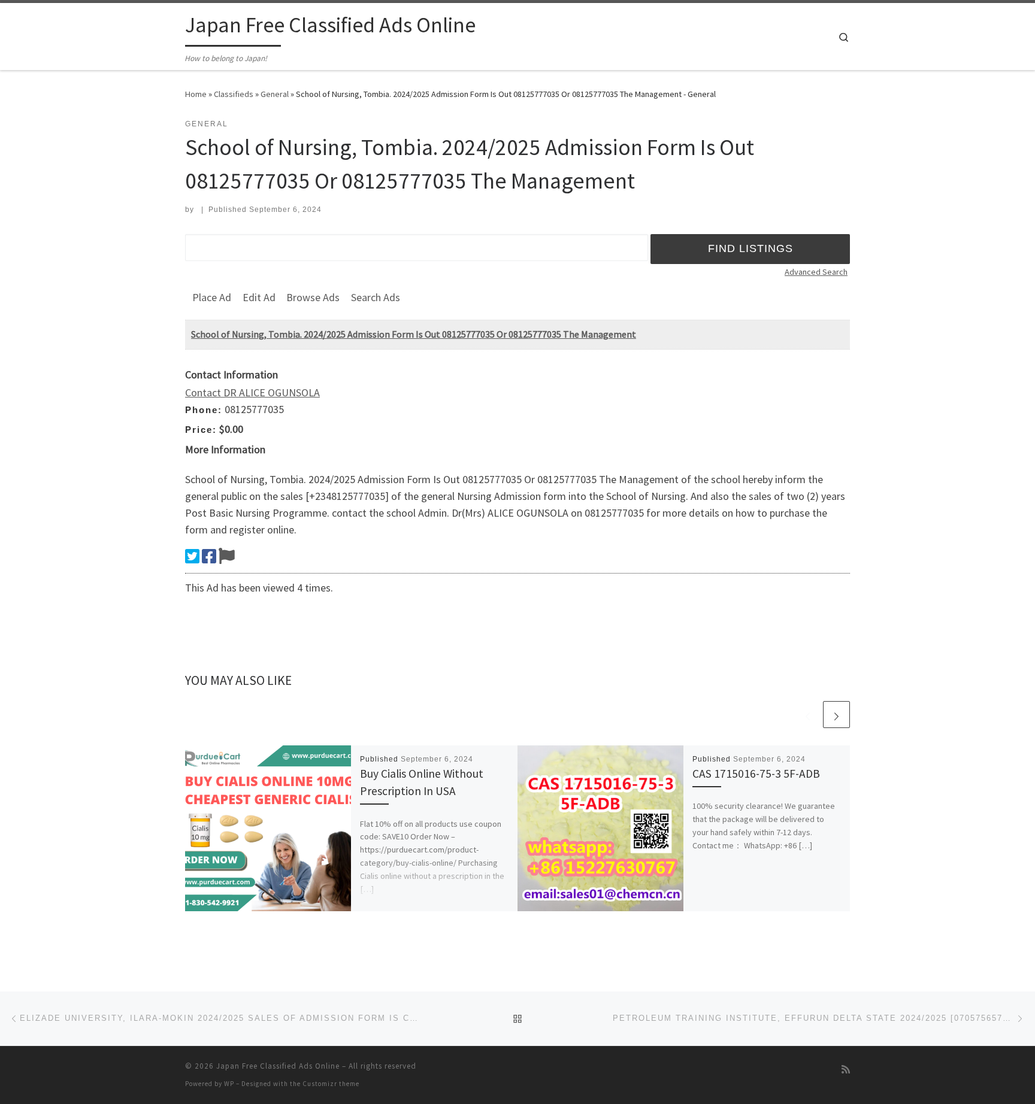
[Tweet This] (192, 556)
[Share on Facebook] (209, 556)
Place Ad (211, 297)
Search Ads (375, 297)
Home (196, 94)
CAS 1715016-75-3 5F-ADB (756, 773)
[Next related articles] (836, 714)
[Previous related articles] (807, 714)
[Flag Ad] (227, 556)
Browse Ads (313, 297)
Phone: (203, 410)
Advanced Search (816, 271)
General (275, 94)
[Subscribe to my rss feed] (846, 1069)
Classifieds (233, 94)
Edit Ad (259, 297)
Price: (201, 429)
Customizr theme (330, 1083)
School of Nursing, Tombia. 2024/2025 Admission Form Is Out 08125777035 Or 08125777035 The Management (413, 334)
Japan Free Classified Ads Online (278, 1066)
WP (229, 1083)
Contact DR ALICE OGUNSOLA (252, 392)
